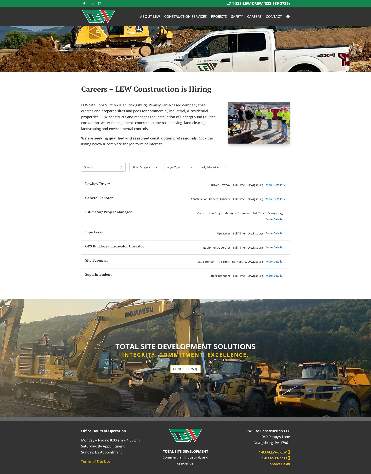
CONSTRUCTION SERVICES (185, 16)
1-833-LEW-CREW (273, 452)
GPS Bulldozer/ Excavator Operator (114, 246)
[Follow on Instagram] (100, 4)
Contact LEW (183, 369)
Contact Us (276, 464)
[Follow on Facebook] (84, 4)
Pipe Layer (94, 232)
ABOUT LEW (150, 16)
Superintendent (98, 274)
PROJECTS (219, 16)
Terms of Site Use (95, 461)
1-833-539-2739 (275, 458)
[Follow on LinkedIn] (92, 4)
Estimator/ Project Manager (108, 212)
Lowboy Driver (97, 183)
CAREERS (254, 16)
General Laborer (99, 197)
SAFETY (237, 16)
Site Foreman (96, 260)
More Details (274, 185)
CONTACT (274, 16)
